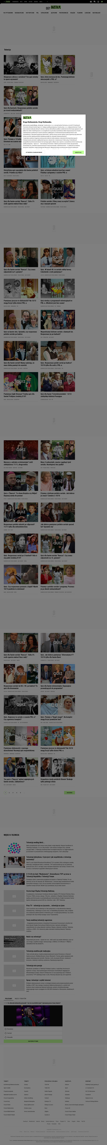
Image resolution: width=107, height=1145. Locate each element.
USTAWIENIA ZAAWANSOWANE (34, 152)
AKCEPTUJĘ (78, 152)
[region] (53, 135)
